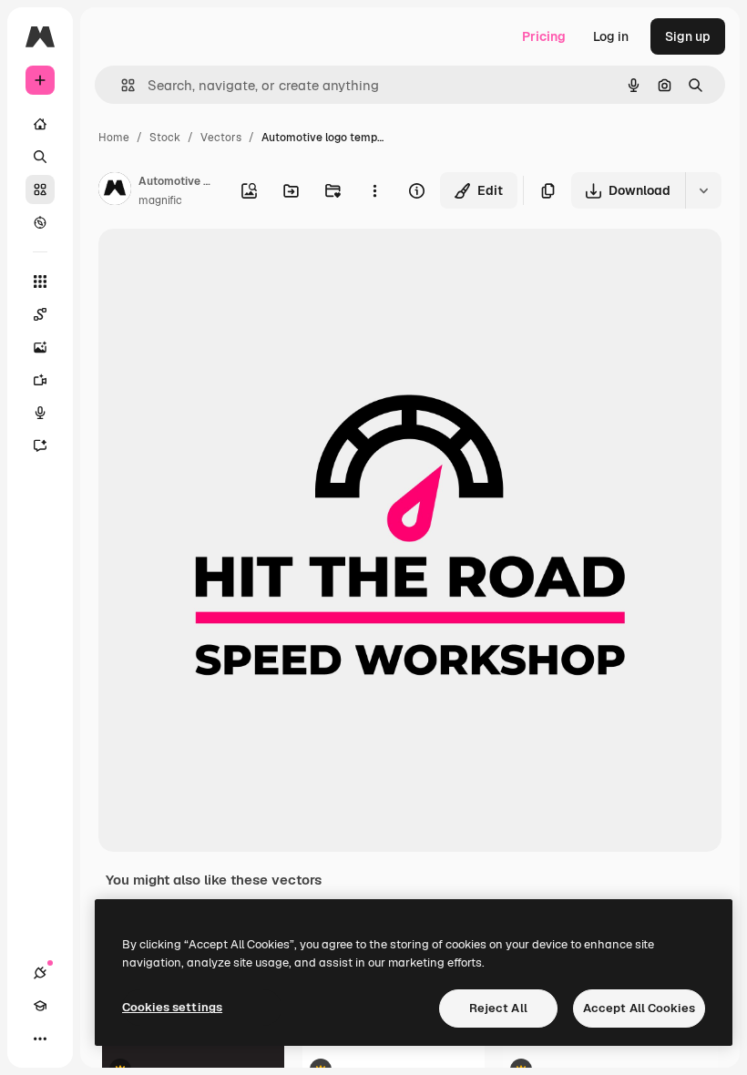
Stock (164, 137)
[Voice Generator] (40, 412)
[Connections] (40, 973)
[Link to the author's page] (114, 191)
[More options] (374, 190)
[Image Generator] (40, 347)
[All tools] (40, 281)
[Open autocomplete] (121, 85)
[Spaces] (40, 314)
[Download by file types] (703, 190)
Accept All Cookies (639, 1008)
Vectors (220, 137)
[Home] (40, 123)
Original (214, 263)
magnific (160, 200)
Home (113, 137)
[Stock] (40, 189)
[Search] (40, 156)
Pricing (544, 36)
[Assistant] (40, 445)
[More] (40, 1038)
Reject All (498, 1008)
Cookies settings (172, 1007)
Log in (611, 36)
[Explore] (40, 222)
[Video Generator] (40, 379)
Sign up (688, 36)
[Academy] (40, 1005)
